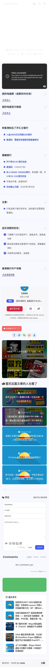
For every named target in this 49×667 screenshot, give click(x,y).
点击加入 (6, 100)
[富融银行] (45, 155)
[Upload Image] (17, 543)
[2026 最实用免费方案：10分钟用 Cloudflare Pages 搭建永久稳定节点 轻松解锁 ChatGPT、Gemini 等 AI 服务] (10, 637)
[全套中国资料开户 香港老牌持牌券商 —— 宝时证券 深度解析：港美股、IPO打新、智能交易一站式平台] (10, 615)
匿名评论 (36, 497)
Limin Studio (33, 318)
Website (8, 516)
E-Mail (7, 510)
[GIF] (13, 543)
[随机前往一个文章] (34, 4)
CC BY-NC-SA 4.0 (37, 315)
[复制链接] (38, 308)
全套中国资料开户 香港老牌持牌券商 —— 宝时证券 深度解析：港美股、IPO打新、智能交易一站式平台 (29, 616)
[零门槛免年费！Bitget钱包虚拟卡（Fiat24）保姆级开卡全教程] (10, 626)
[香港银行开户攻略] (45, 268)
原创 (10, 301)
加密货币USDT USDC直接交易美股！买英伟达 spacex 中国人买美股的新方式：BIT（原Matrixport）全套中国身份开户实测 (29, 605)
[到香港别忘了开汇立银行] (45, 128)
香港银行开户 (12, 328)
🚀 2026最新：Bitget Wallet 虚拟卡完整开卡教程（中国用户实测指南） (28, 648)
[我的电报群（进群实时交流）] (45, 94)
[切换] (44, 4)
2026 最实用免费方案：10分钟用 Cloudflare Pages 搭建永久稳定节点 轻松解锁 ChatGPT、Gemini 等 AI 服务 (29, 637)
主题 (43, 663)
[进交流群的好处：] (45, 228)
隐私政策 (43, 497)
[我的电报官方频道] (45, 107)
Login (30, 547)
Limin (22, 663)
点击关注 (6, 113)
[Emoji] (10, 543)
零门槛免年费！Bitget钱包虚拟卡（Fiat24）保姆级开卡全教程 (28, 625)
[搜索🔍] (39, 4)
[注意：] (45, 202)
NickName (8, 505)
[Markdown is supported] (6, 543)
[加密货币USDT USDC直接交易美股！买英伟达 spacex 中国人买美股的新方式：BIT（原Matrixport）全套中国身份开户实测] (10, 605)
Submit (39, 547)
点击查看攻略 (8, 274)
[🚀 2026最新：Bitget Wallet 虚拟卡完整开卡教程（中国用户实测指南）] (10, 648)
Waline (41, 571)
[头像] (24, 287)
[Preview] (20, 543)
